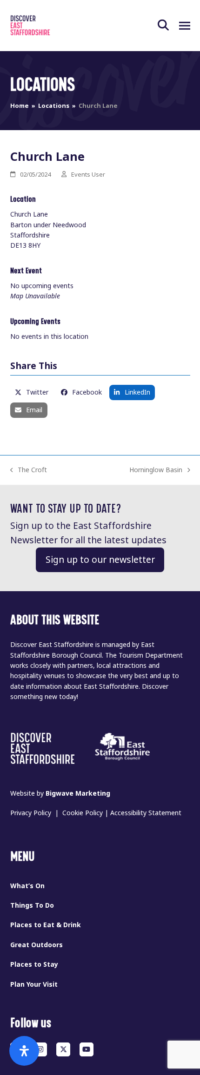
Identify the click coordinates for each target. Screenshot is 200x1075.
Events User (88, 174)
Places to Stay (34, 964)
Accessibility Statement (145, 813)
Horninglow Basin (155, 470)
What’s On (27, 885)
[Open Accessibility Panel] (24, 1051)
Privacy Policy (30, 813)
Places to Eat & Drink (45, 925)
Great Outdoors (36, 945)
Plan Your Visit (34, 984)
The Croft (28, 470)
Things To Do (32, 905)
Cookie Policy (82, 813)
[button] (168, 25)
